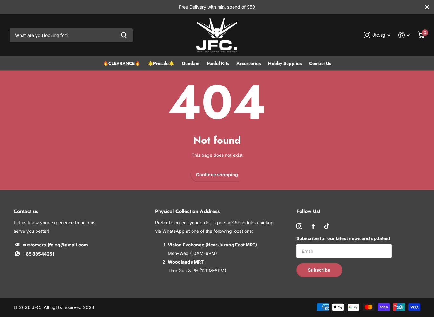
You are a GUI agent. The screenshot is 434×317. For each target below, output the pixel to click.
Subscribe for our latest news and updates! (343, 238)
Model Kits (218, 63)
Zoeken (124, 35)
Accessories (248, 63)
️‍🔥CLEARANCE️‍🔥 (121, 63)
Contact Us (320, 63)
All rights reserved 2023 (69, 307)
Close (427, 7)
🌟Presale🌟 (161, 63)
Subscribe (319, 269)
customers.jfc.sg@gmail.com (55, 244)
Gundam (190, 63)
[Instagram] (299, 226)
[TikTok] (326, 226)
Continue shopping (217, 174)
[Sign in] (404, 35)
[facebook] (313, 226)
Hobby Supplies (285, 63)
